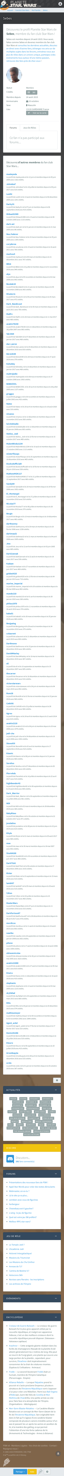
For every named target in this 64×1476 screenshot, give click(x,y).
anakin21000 (12, 963)
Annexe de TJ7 (15, 1266)
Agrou (9, 713)
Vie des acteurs (31, 1134)
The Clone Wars (48, 1128)
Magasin (17, 1115)
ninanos (10, 413)
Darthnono (11, 643)
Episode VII (45, 1105)
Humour (12, 1112)
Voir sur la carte (39, 113)
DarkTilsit (11, 863)
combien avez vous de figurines (23, 1199)
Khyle (9, 833)
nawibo (10, 933)
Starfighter (13, 1128)
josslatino (11, 823)
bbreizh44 (11, 353)
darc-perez (11, 344)
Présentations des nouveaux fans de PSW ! (28, 1182)
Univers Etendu (41, 1131)
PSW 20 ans (48, 1118)
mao (8, 843)
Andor (13, 1099)
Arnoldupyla (12, 1053)
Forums (13, 127)
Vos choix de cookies (38, 1445)
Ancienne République (32, 1388)
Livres (52, 1112)
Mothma (13, 1397)
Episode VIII (17, 1108)
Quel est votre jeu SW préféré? (23, 1217)
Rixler (9, 873)
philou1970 (11, 603)
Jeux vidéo (40, 1112)
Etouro (9, 1042)
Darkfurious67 (13, 913)
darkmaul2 (11, 533)
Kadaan (10, 563)
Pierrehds (11, 773)
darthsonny (11, 523)
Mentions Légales (19, 1445)
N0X (8, 803)
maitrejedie (11, 373)
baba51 (9, 613)
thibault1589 (12, 214)
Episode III (18, 1102)
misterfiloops (12, 453)
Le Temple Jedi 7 (17, 1244)
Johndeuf (11, 184)
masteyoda (11, 174)
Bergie (9, 513)
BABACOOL (11, 383)
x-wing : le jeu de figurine (20, 1212)
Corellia (39, 1394)
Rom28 (9, 693)
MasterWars (12, 903)
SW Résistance (30, 1128)
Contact (53, 1445)
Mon (48, 1394)
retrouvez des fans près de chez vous (23, 60)
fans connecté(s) (25, 1159)
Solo (41, 1125)
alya (8, 274)
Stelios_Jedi (12, 433)
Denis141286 (12, 1033)
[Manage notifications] (58, 1453)
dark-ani (10, 224)
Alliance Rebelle (16, 1382)
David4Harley (12, 653)
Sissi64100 (11, 853)
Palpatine (39, 1382)
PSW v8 (6, 1445)
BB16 (8, 264)
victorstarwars (13, 683)
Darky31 (10, 204)
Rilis (8, 1003)
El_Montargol (12, 493)
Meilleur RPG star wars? (20, 1221)
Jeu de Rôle (25, 1112)
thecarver (11, 673)
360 (33, 92)
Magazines (30, 1115)
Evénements (33, 1108)
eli (7, 663)
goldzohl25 (11, 573)
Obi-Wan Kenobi (17, 1118)
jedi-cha (10, 733)
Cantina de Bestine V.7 (19, 1270)
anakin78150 (12, 324)
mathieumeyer (13, 1012)
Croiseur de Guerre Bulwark (21, 1325)
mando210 (11, 593)
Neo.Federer (12, 234)
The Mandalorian (22, 1131)
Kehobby (10, 363)
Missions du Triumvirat (19, 1257)
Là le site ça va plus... (18, 1195)
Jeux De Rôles (29, 127)
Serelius (10, 763)
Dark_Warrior (13, 793)
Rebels (14, 1121)
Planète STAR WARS (25, 4)
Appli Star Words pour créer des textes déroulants (32, 1186)
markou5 (10, 254)
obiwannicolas (13, 953)
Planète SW (33, 1118)
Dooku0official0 (14, 463)
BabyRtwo (11, 813)
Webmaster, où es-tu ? (19, 1191)
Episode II (47, 1099)
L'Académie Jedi (16, 1249)
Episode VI (31, 1105)
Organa (54, 1391)
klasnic (9, 753)
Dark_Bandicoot (14, 303)
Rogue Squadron (44, 1121)
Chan (22, 1397)
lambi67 (10, 883)
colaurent (11, 633)
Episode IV (32, 1102)
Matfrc (9, 314)
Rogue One (27, 1121)
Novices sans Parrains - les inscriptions (26, 1279)
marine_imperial (14, 583)
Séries (20, 1125)
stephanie (11, 983)
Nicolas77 (11, 503)
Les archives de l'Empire (20, 1283)
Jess (8, 543)
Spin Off (51, 1125)
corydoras (11, 244)
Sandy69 (10, 483)
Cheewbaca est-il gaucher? (21, 1208)
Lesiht (9, 194)
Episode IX (45, 1102)
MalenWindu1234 (14, 443)
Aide (32, 1471)
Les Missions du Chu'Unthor (22, 1262)
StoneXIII (10, 743)
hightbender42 (13, 783)
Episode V (17, 1105)
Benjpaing (11, 623)
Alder (13, 1394)
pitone (9, 943)
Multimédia (44, 1115)
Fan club (47, 1108)
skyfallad (10, 993)
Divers (23, 1099)
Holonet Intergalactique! (20, 1253)
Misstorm (10, 294)
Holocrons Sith (16, 1275)
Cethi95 (10, 703)
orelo (8, 1063)
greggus (10, 393)
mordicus (11, 923)
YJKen (9, 893)
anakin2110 (11, 723)
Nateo (9, 403)
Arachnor (13, 1345)
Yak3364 (10, 333)
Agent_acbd (12, 1023)
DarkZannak (12, 553)
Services (31, 1125)
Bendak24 (11, 284)
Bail (48, 1391)
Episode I (34, 1099)
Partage (19, 1471)
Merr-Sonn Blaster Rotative (21, 1408)
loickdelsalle (12, 423)
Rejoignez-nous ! (10, 1448)
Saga (10, 1125)
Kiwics (9, 973)
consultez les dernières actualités (33, 45)
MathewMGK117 (14, 473)
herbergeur (14, 1204)
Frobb (12, 1371)
